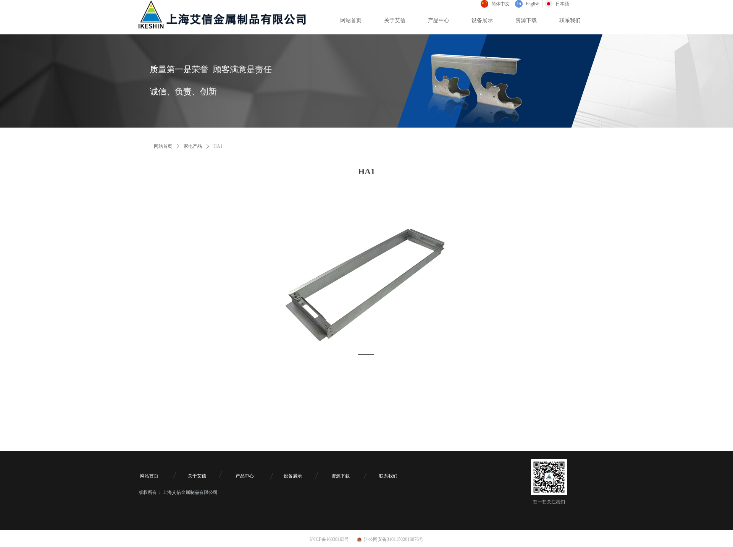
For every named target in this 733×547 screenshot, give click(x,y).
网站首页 (163, 146)
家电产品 (193, 146)
